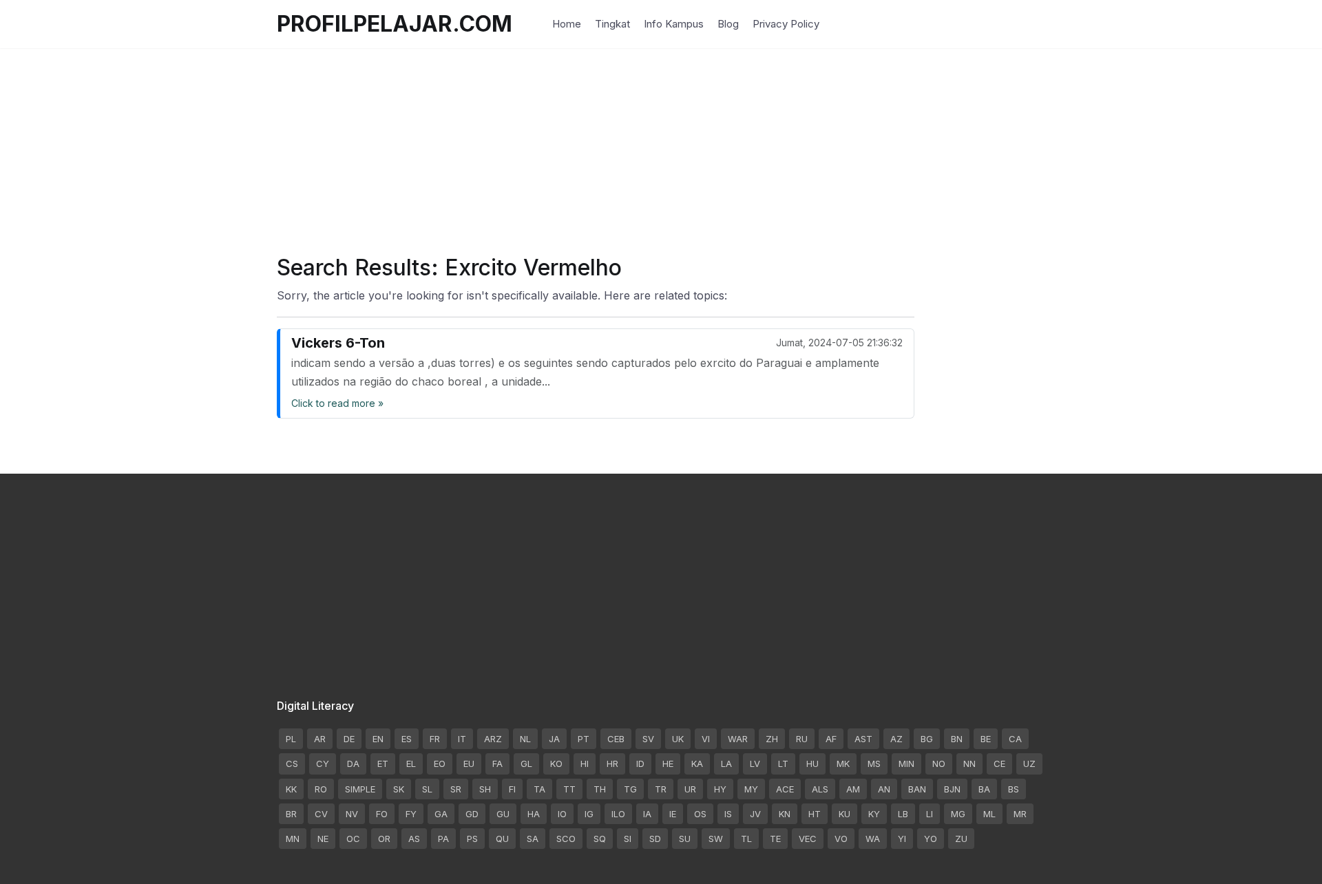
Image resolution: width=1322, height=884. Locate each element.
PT (583, 738)
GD (472, 813)
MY (751, 788)
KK (291, 788)
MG (958, 813)
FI (512, 788)
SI (627, 838)
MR (1020, 813)
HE (667, 763)
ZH (772, 738)
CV (321, 813)
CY (322, 763)
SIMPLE (360, 788)
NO (938, 763)
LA (726, 763)
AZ (896, 738)
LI (929, 813)
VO (841, 838)
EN (378, 738)
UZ (1029, 763)
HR (612, 763)
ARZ (493, 738)
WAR (738, 738)
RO (321, 788)
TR (661, 788)
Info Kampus (674, 23)
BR (291, 813)
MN (293, 838)
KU (844, 813)
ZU (961, 838)
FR (435, 738)
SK (398, 788)
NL (525, 738)
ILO (618, 813)
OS (700, 813)
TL (746, 838)
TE (775, 838)
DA (353, 763)
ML (989, 813)
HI (584, 763)
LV (755, 763)
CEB (616, 738)
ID (640, 763)
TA (539, 788)
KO (556, 763)
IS (728, 813)
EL (411, 763)
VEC (808, 838)
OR (384, 838)
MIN (906, 763)
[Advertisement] (661, 144)
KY (874, 813)
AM (853, 788)
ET (382, 763)
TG (630, 788)
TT (569, 788)
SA (532, 838)
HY (720, 788)
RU (802, 738)
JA (554, 738)
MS (874, 763)
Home (566, 23)
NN (969, 763)
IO (562, 813)
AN (884, 788)
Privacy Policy (786, 23)
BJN (952, 788)
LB (903, 813)
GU (503, 813)
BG (927, 738)
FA (497, 763)
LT (783, 763)
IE (672, 813)
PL (291, 738)
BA (984, 788)
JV (755, 813)
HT (814, 813)
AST (863, 738)
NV (352, 813)
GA (441, 813)
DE (349, 738)
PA (443, 838)
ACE (785, 788)
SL (427, 788)
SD (655, 838)
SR (455, 788)
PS (472, 838)
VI (706, 738)
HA (533, 813)
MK (843, 763)
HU (812, 763)
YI (902, 838)
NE (322, 838)
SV (648, 738)
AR (320, 738)
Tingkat (612, 23)
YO (930, 838)
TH (600, 788)
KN (784, 813)
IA (647, 813)
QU (502, 838)
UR (690, 788)
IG (589, 813)
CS (292, 763)
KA (697, 763)
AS (414, 838)
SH (485, 788)
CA (1015, 738)
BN (957, 738)
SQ (600, 838)
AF (831, 738)
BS (1013, 788)
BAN (917, 788)
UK (678, 738)
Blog (728, 23)
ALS (820, 788)
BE (985, 738)
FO (382, 813)
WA (872, 838)
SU (685, 838)
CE (999, 763)
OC (353, 838)
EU (468, 763)
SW (716, 838)
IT (462, 738)
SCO (566, 838)
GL (526, 763)
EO (439, 763)
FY (411, 813)
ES (406, 738)
